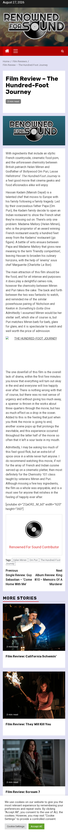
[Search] (62, 51)
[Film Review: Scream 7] (34, 762)
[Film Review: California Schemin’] (34, 627)
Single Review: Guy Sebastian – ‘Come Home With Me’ (19, 577)
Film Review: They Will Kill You (28, 724)
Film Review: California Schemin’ (31, 656)
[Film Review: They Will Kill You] (34, 695)
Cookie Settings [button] (15, 826)
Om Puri (33, 560)
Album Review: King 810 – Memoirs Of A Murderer (48, 577)
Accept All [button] (36, 826)
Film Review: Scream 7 (23, 792)
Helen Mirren (20, 560)
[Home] (7, 51)
